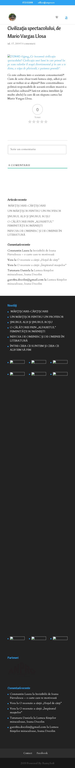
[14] (38, 365)
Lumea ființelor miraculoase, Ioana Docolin (31, 272)
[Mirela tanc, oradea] (60, 641)
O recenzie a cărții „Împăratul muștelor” (41, 265)
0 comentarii (28, 43)
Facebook (42, 753)
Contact (27, 753)
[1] (38, 503)
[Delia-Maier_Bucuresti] (17, 641)
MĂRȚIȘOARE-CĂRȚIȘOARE (27, 206)
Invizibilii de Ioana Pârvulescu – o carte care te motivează (32, 252)
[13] (60, 365)
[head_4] (17, 365)
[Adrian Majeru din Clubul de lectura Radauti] (60, 377)
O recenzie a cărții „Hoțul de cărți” (38, 260)
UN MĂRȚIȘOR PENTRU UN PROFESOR (34, 211)
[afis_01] (38, 641)
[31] (17, 377)
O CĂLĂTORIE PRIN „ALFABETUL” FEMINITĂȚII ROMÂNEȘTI (31, 223)
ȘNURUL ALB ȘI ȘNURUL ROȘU (29, 216)
